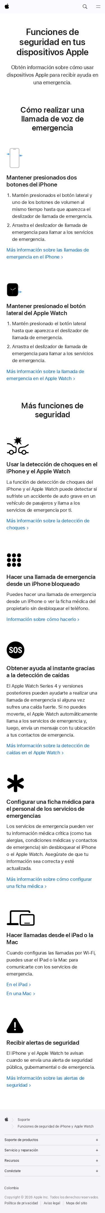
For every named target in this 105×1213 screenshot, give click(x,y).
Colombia (11, 1188)
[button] (85, 6)
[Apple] (6, 1119)
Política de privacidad (21, 1203)
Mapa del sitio (76, 1203)
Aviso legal (52, 1203)
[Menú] (98, 6)
